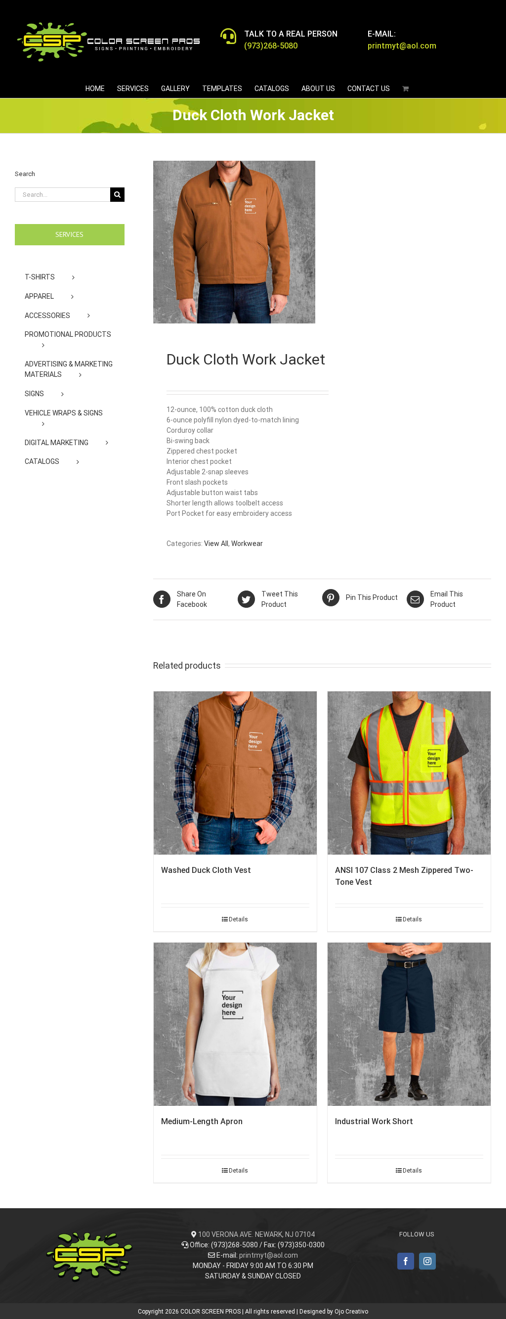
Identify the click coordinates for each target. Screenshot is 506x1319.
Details (238, 919)
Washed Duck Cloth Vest (206, 870)
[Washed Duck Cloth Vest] (235, 773)
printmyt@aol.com (268, 1255)
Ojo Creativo (351, 1311)
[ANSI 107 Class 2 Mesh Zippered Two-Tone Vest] (409, 773)
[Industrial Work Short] (409, 1024)
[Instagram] (427, 1261)
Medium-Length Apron (202, 1121)
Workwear (247, 543)
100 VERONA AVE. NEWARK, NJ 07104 (256, 1234)
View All (216, 543)
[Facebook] (405, 1261)
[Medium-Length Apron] (235, 1024)
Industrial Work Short (374, 1121)
